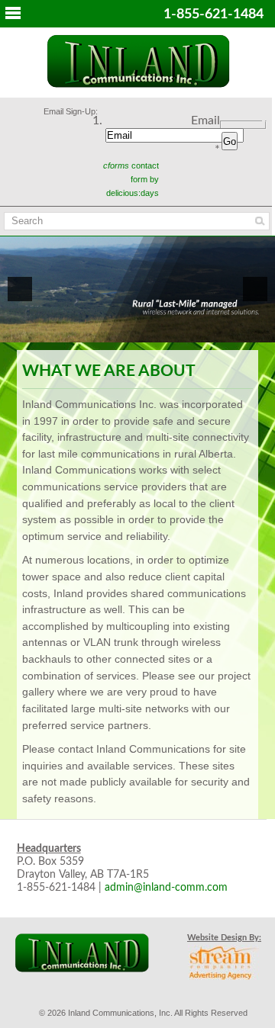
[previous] (20, 289)
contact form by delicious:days (131, 179)
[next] (255, 289)
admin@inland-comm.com (166, 887)
